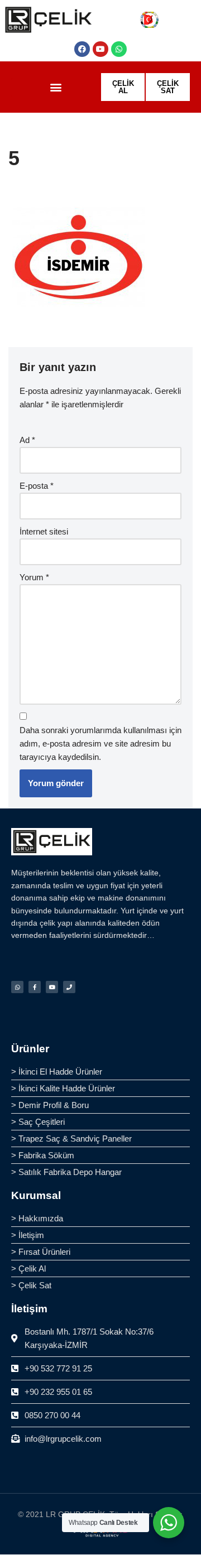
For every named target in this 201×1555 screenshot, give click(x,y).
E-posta (37, 485)
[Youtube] (100, 49)
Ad (27, 440)
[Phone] (69, 987)
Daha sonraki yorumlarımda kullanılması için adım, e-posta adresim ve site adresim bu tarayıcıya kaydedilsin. (100, 743)
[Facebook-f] (34, 987)
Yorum (34, 577)
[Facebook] (82, 49)
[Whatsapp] (119, 49)
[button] (55, 87)
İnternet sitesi (44, 531)
